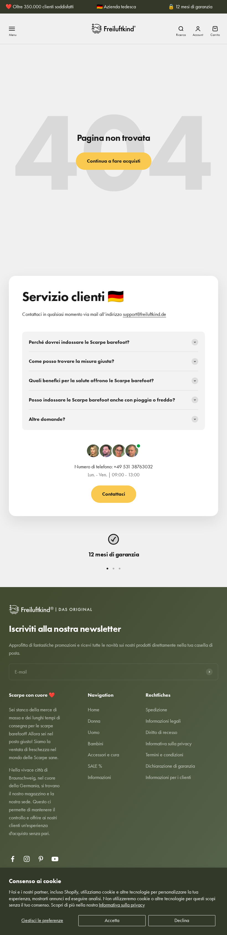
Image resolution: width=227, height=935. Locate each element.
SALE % (95, 766)
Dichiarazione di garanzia (170, 766)
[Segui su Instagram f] (26, 859)
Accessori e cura (103, 755)
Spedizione (156, 710)
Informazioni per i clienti (168, 777)
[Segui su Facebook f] (12, 859)
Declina (181, 920)
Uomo (93, 732)
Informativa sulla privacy (122, 905)
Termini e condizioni (164, 755)
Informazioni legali (163, 721)
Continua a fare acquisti (113, 161)
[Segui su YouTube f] (55, 859)
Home (93, 710)
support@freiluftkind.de (144, 314)
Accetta (112, 920)
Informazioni (99, 777)
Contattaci (113, 494)
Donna (94, 721)
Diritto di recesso (161, 732)
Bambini (95, 744)
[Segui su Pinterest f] (41, 859)
